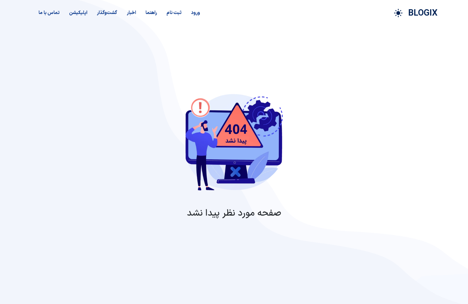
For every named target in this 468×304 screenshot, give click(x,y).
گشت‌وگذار (107, 13)
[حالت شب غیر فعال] (398, 13)
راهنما (151, 13)
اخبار (131, 13)
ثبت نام (174, 13)
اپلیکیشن (78, 13)
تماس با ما (49, 13)
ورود (195, 13)
